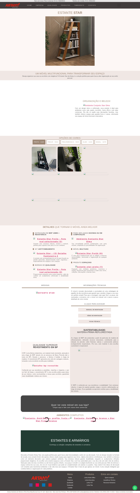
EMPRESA (40, 5)
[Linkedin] (43, 485)
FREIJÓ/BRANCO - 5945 (70, 142)
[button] (119, 5)
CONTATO (92, 5)
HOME (29, 5)
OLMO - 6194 (87, 142)
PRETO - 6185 (39, 142)
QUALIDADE (52, 5)
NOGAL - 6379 (101, 142)
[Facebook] (30, 485)
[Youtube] (50, 485)
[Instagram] (37, 485)
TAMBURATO (79, 5)
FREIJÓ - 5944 (53, 142)
